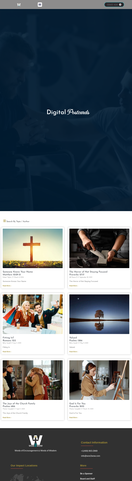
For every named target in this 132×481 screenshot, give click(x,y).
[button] (40, 4)
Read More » (7, 286)
